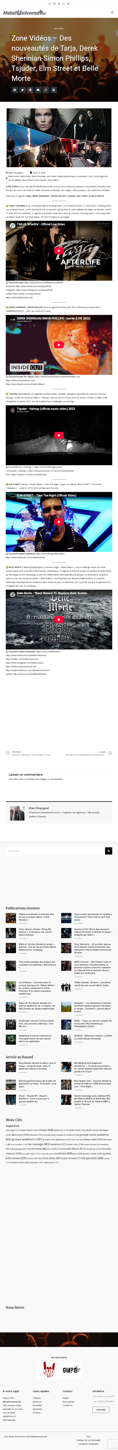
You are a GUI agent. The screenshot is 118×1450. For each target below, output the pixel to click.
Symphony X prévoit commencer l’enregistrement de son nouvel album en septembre (35, 1038)
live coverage (38, 1144)
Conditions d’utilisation (88, 1444)
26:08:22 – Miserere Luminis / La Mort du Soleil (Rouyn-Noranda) (93, 1037)
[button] (15, 90)
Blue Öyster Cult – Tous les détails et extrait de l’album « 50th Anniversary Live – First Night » (92, 1083)
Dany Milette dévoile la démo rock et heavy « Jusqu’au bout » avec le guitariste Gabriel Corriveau (37, 1066)
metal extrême (92, 1144)
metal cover (75, 1144)
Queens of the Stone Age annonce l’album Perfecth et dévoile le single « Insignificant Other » (93, 932)
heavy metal (93, 1139)
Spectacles (37, 1409)
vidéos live (51, 1162)
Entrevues (37, 1401)
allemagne (13, 1130)
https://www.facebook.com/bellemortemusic (26, 655)
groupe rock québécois (57, 1139)
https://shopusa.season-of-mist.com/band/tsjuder (51, 470)
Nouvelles (59, 28)
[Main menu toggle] (112, 12)
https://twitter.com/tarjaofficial (26, 293)
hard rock (77, 1139)
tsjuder (43, 180)
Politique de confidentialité (88, 1440)
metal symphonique (66, 176)
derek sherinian (39, 176)
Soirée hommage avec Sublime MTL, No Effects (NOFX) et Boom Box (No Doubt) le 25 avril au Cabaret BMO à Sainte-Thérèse (92, 1100)
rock (91, 176)
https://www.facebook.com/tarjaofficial (33, 286)
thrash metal (33, 180)
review (19, 1158)
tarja (24, 180)
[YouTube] (68, 4)
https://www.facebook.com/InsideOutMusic (25, 384)
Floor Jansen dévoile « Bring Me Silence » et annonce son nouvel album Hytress (35, 932)
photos (65, 1153)
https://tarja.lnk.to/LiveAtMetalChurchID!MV (43, 282)
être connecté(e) (27, 779)
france (73, 1134)
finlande (61, 1135)
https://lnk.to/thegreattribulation (50, 553)
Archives (36, 1412)
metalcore (58, 1144)
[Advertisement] (59, 713)
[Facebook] (54, 4)
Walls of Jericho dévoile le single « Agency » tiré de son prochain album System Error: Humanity (37, 947)
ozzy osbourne (49, 1153)
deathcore (61, 1130)
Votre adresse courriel (103, 1396)
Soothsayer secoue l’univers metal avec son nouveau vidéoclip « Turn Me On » (36, 1023)
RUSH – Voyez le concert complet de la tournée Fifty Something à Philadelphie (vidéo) (93, 1023)
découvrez (20, 1134)
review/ (32, 1158)
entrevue (36, 1134)
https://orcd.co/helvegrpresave (48, 467)
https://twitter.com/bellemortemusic (22, 659)
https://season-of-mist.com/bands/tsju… (29, 474)
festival (49, 1134)
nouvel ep (93, 1148)
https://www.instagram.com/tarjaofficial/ (34, 290)
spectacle (94, 1158)
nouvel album (74, 1148)
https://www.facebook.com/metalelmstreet (25, 557)
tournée (36, 1162)
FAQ (89, 1436)
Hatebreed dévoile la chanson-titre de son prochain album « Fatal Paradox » (36, 917)
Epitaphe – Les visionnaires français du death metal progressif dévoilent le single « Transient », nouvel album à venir (92, 1007)
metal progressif (20, 1148)
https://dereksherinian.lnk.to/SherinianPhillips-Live (57, 376)
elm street (51, 176)
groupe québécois (27, 1139)
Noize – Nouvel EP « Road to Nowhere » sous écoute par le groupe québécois (34, 1098)
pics (77, 1153)
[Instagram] (63, 4)
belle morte (13, 176)
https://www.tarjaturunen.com (19, 297)
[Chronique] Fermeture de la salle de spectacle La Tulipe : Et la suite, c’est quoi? (37, 1083)
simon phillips (14, 180)
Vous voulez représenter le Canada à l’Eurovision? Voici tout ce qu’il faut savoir (93, 917)
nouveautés (82, 176)
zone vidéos (53, 180)
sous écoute (73, 1158)
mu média (55, 1148)
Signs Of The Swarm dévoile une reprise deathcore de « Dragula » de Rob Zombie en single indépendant (37, 1005)
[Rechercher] (108, 851)
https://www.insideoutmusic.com (20, 380)
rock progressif (100, 176)
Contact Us (67, 1405)
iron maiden (19, 1144)
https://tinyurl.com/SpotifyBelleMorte (29, 674)
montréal (39, 1148)
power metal (92, 1153)
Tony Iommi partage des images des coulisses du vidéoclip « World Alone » (37, 964)
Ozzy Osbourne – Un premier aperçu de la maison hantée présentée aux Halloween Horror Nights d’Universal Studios (92, 948)
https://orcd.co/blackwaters (48, 651)
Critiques (37, 1398)
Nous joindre (69, 1401)
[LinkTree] (50, 4)
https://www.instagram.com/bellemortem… (25, 662)
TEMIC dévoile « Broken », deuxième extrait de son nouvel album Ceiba (92, 984)
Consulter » (23, 923)
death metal (77, 1130)
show (55, 1158)
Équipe (66, 1398)
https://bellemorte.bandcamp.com (21, 666)
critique (45, 1130)
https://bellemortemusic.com (19, 670)
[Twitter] (59, 4)
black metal (25, 176)
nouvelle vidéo (31, 1153)
